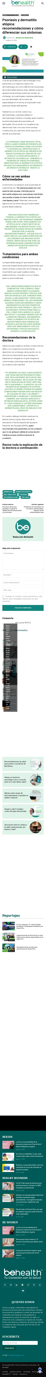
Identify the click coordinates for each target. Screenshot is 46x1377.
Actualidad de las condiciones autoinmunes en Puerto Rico (27, 948)
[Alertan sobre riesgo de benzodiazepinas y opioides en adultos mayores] (36, 795)
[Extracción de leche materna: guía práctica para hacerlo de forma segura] (8, 1253)
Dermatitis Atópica (10, 15)
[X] (34, 1285)
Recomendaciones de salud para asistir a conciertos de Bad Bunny (8, 640)
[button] (40, 1371)
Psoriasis (25, 15)
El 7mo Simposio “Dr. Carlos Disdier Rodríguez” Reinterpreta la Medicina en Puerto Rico (30, 926)
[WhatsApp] (40, 1285)
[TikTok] (28, 1285)
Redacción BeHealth (24, 38)
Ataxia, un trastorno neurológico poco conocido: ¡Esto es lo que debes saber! (8, 665)
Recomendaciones (11, 497)
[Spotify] (22, 1285)
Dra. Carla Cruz (10, 494)
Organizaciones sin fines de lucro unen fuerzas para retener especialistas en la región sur (30, 937)
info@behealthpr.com (16, 1355)
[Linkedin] (16, 1285)
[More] (31, 46)
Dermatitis (8, 492)
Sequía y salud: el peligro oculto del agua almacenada (15, 810)
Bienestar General (9, 644)
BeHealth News (9, 622)
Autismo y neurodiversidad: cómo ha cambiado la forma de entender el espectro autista (29, 1167)
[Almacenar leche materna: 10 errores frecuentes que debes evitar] (8, 1242)
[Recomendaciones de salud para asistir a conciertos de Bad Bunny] (36, 764)
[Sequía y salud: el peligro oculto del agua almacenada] (36, 811)
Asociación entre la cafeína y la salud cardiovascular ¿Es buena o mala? (15, 827)
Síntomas (25, 497)
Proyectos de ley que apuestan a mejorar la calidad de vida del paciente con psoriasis (11, 509)
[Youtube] (23, 1291)
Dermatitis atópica (23, 492)
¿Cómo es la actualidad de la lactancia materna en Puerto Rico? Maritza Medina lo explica (29, 1144)
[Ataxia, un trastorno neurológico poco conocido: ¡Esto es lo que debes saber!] (36, 780)
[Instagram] (10, 1285)
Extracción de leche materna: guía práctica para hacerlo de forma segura (28, 1253)
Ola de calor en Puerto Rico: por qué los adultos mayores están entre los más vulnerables (29, 1211)
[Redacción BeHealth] (4, 37)
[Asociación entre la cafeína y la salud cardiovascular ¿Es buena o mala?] (36, 827)
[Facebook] (5, 1285)
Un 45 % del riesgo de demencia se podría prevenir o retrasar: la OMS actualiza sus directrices (29, 1185)
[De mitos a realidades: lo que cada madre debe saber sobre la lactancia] (8, 1157)
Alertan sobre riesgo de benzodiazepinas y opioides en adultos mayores (8, 692)
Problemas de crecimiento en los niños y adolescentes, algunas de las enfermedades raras (34, 509)
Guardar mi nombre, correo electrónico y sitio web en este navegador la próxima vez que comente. (22, 598)
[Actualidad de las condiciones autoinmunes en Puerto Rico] (8, 948)
